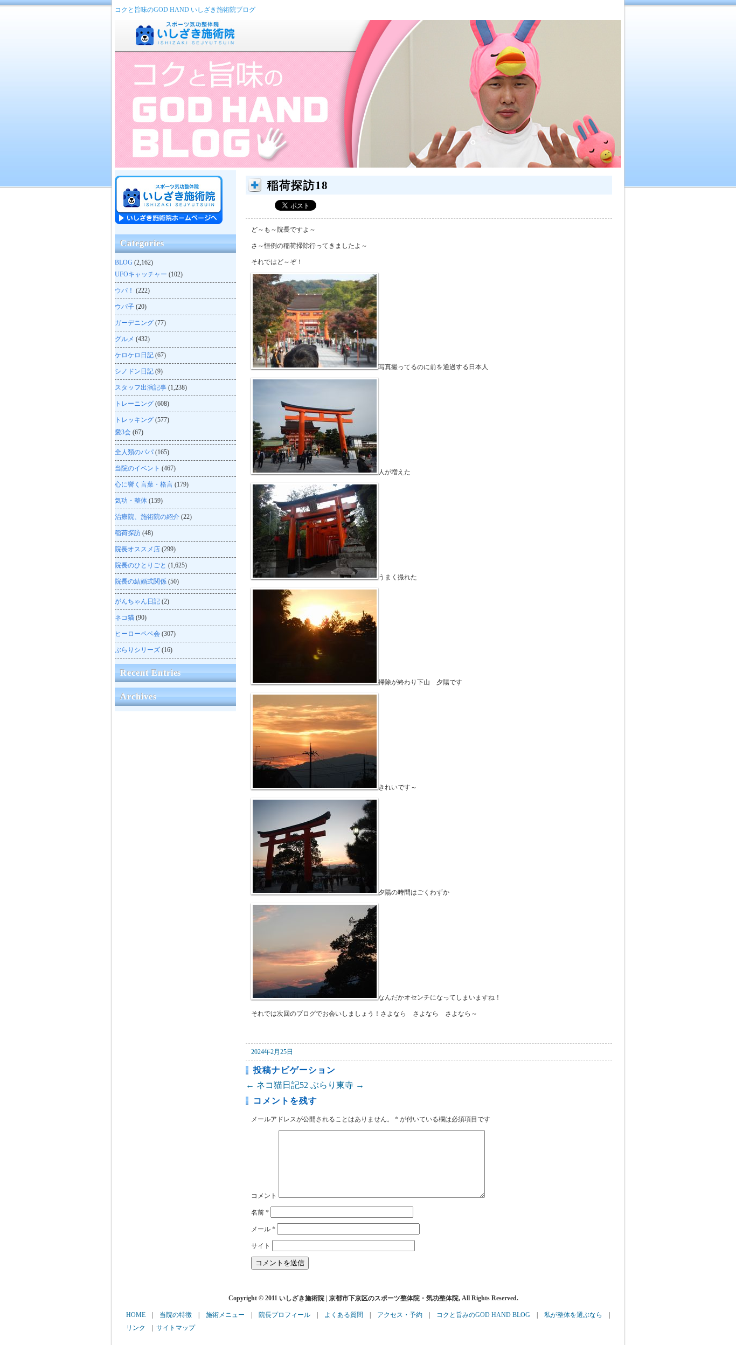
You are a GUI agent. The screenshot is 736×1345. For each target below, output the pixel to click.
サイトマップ (175, 1328)
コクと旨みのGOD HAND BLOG (483, 1315)
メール (263, 1229)
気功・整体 (131, 500)
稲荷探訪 (128, 533)
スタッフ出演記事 (140, 387)
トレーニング (134, 403)
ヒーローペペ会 (137, 633)
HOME (135, 1315)
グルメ (124, 339)
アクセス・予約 (399, 1315)
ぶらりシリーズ (137, 650)
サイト (260, 1246)
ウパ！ (124, 290)
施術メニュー (225, 1315)
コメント (264, 1196)
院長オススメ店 (137, 549)
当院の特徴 (175, 1315)
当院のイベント (137, 468)
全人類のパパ (134, 452)
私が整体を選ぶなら (573, 1315)
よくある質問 (343, 1315)
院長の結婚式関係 (140, 581)
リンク (135, 1328)
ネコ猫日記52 (277, 1085)
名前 (260, 1212)
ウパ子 (124, 306)
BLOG (124, 262)
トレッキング (134, 420)
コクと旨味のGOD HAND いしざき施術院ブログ (185, 9)
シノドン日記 (134, 371)
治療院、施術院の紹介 (147, 517)
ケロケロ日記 (134, 355)
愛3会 (123, 432)
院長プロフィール (284, 1315)
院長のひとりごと (140, 565)
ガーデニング (134, 323)
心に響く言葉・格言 (144, 484)
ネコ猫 (124, 617)
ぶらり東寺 (337, 1085)
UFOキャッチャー (141, 274)
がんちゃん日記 (137, 601)
